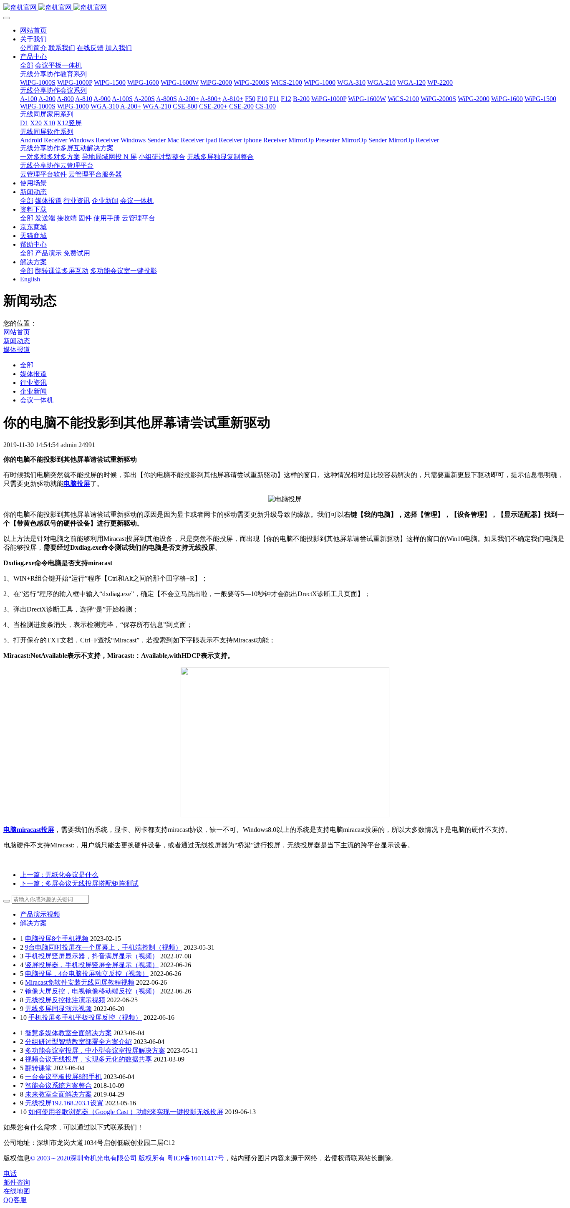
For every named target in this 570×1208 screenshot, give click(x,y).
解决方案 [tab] (33, 923)
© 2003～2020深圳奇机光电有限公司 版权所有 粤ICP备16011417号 (127, 1158)
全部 (26, 65)
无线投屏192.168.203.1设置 (64, 1103)
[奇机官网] (285, 7)
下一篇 (79, 883)
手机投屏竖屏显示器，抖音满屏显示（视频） (92, 956)
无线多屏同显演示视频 (58, 1008)
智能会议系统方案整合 (58, 1085)
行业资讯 (33, 382)
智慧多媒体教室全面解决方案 (68, 1032)
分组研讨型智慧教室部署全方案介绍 (78, 1041)
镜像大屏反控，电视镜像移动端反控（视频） (92, 991)
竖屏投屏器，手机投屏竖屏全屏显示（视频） (92, 964)
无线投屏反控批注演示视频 (65, 999)
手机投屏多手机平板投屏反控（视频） (85, 1017)
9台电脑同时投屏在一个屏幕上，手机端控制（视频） (103, 947)
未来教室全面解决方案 (58, 1094)
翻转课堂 (38, 1068)
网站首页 (33, 30)
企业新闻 (33, 391)
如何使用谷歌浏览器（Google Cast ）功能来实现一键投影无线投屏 (125, 1111)
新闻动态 (16, 340)
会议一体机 (36, 400)
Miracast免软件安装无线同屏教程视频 (79, 982)
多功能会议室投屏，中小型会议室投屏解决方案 (95, 1050)
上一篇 (59, 874)
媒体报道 (16, 349)
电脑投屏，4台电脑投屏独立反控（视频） (87, 973)
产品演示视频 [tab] (40, 914)
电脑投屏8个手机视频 (56, 938)
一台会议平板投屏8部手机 (63, 1076)
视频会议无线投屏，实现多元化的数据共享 (88, 1059)
